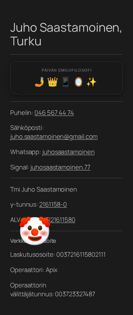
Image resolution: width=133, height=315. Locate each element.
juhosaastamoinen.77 (60, 167)
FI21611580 (60, 219)
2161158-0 (53, 204)
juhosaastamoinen (68, 152)
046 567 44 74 (54, 112)
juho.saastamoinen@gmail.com (54, 136)
